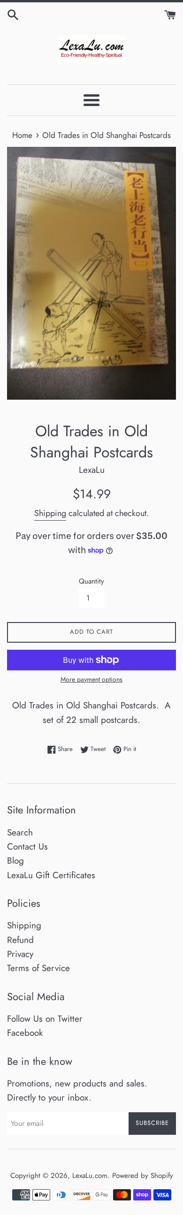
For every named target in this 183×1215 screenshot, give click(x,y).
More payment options (91, 679)
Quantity (91, 581)
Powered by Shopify (142, 1175)
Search (20, 832)
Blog (15, 860)
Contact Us (27, 846)
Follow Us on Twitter (45, 1018)
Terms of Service (38, 968)
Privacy (20, 954)
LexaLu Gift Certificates (51, 875)
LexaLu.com (89, 1175)
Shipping (50, 513)
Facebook (25, 1032)
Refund (20, 940)
